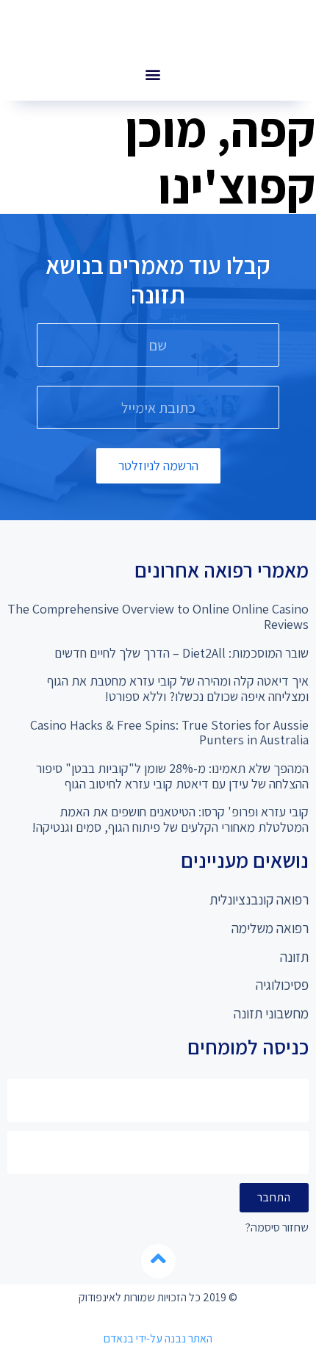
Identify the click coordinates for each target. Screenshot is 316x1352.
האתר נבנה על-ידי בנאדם (158, 1338)
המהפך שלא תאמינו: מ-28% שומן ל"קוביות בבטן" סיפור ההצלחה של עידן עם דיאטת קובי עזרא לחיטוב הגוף (172, 776)
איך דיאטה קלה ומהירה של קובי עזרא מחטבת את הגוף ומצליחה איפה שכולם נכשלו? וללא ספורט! (178, 688)
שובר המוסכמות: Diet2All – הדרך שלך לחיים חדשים (181, 652)
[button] (152, 74)
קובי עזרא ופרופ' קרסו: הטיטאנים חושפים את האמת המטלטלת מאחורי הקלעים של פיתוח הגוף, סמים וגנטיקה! (170, 819)
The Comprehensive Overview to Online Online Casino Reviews (158, 616)
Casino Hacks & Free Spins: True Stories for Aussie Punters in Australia (169, 732)
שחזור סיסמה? (277, 1228)
